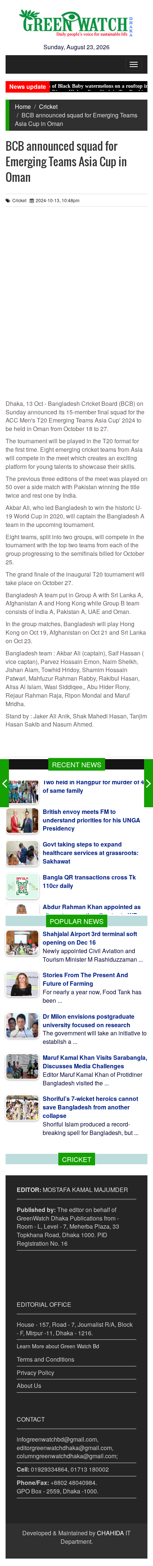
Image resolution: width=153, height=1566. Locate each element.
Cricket (48, 106)
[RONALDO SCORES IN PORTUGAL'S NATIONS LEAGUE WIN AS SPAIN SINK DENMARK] (148, 783)
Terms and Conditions (45, 1359)
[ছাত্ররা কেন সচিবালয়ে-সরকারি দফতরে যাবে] (4, 783)
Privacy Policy (35, 1372)
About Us (29, 1385)
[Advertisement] (76, 306)
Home (23, 106)
